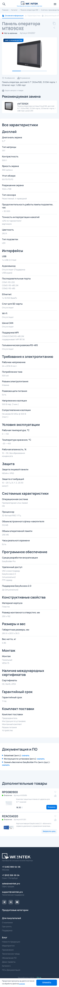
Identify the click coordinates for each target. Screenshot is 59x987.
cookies (22, 983)
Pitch (38, 977)
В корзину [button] (52, 807)
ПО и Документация (11, 970)
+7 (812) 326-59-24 (10, 875)
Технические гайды (11, 953)
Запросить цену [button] (49, 831)
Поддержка (7, 930)
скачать (25, 755)
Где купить (7, 926)
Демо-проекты (8, 962)
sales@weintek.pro (11, 883)
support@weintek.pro (12, 892)
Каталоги (6, 966)
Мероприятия (8, 945)
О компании (7, 922)
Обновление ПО (9, 958)
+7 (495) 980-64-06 (11, 866)
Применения (8, 949)
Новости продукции (11, 941)
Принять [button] (46, 982)
